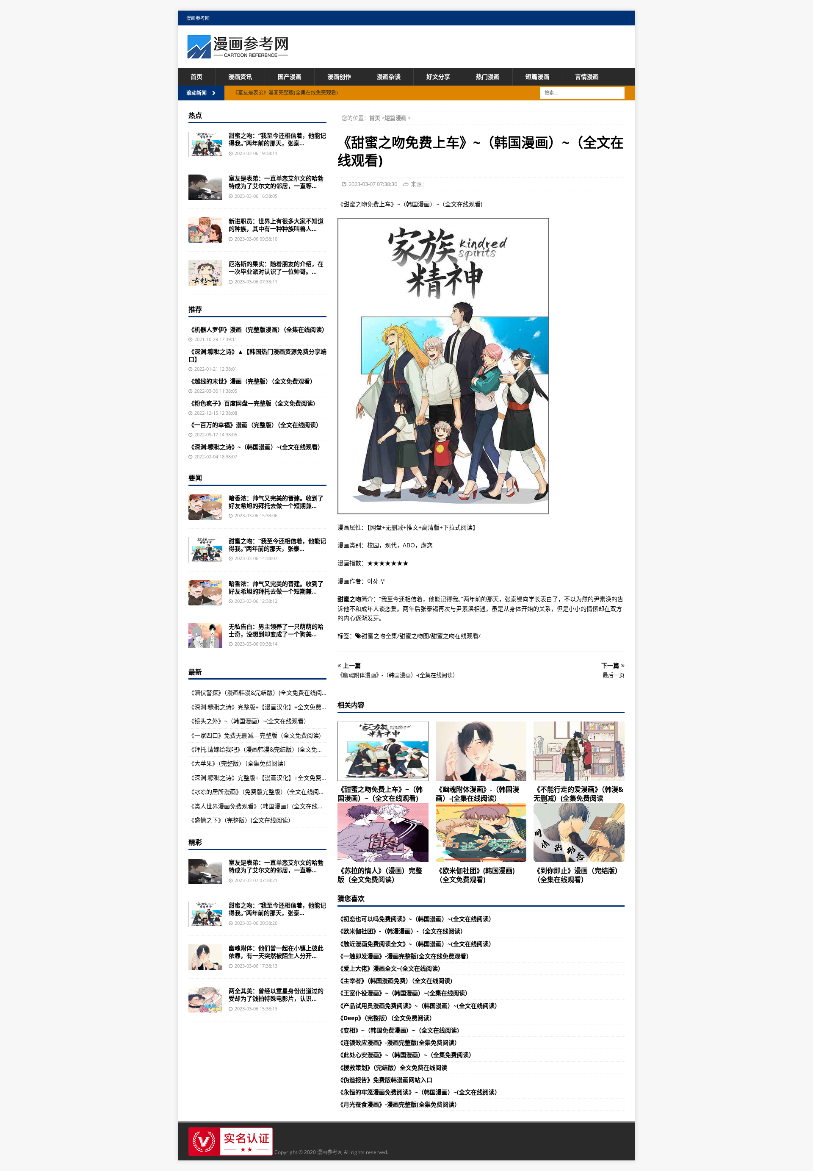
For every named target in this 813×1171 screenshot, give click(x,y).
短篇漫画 (537, 76)
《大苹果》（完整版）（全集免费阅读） (238, 763)
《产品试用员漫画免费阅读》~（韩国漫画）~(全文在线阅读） (419, 1006)
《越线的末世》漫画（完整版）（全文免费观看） (252, 381)
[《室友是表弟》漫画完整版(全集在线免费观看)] (205, 187)
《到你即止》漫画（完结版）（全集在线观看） (578, 875)
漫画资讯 (240, 76)
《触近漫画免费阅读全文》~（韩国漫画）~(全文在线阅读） (416, 944)
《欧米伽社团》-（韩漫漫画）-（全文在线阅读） (401, 931)
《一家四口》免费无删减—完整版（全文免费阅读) (254, 735)
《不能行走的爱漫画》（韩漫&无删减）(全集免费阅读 (578, 794)
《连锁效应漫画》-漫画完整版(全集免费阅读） (398, 1042)
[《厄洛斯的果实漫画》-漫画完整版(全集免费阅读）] (205, 273)
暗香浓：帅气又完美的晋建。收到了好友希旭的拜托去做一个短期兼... (276, 502)
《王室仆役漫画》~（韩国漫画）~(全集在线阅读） (404, 993)
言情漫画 (587, 76)
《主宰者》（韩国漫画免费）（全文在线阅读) (394, 981)
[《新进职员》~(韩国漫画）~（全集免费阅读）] (205, 230)
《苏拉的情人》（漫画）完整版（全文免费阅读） (379, 875)
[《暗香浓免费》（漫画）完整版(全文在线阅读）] (205, 507)
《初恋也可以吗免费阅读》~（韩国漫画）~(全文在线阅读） (416, 919)
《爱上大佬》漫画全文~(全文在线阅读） (390, 968)
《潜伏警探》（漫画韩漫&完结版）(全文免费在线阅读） (261, 692)
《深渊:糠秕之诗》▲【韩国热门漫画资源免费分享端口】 (257, 355)
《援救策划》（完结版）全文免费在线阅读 (392, 1067)
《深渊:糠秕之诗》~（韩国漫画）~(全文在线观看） (256, 447)
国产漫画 (289, 76)
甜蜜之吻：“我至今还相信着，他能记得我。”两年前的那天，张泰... (277, 139)
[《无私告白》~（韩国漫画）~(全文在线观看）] (205, 635)
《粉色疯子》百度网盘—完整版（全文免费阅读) (251, 403)
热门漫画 (488, 76)
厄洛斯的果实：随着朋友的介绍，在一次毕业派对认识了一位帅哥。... (276, 267)
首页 (196, 76)
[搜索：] (582, 93)
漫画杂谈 (389, 76)
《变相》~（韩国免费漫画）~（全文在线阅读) (398, 1030)
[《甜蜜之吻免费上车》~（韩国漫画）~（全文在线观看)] (383, 751)
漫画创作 (339, 76)
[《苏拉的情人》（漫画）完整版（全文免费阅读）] (383, 832)
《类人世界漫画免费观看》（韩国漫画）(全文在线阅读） (261, 806)
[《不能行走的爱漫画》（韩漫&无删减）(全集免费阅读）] (579, 751)
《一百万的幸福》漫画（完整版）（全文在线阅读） (255, 425)
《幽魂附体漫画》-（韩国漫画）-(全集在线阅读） (477, 794)
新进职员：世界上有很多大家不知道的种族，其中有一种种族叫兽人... (276, 225)
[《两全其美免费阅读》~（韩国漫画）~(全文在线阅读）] (205, 1000)
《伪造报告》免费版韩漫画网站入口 (384, 1080)
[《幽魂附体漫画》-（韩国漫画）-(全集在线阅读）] (481, 751)
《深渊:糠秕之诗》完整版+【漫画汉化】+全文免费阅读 (260, 707)
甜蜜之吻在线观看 (454, 636)
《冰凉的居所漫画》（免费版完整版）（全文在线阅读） (259, 792)
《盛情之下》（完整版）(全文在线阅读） (241, 820)
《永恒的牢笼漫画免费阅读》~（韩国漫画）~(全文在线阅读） (419, 1092)
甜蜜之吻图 (414, 636)
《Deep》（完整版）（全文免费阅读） (386, 1018)
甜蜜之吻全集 (379, 636)
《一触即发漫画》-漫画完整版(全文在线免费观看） (404, 956)
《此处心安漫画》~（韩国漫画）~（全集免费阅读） (406, 1055)
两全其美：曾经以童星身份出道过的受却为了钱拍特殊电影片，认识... (276, 994)
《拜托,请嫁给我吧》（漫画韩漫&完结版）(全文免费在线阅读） (270, 749)
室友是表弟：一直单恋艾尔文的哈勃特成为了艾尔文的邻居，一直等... (276, 182)
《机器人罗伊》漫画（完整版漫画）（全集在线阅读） (258, 329)
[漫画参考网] (237, 54)
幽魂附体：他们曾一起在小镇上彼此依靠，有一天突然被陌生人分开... (276, 952)
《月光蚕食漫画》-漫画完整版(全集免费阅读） (398, 1104)
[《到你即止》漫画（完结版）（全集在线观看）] (579, 832)
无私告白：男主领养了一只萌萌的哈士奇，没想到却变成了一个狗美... (276, 630)
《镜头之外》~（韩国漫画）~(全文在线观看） (249, 721)
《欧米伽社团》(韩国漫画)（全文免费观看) (475, 875)
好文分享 (438, 76)
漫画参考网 (198, 18)
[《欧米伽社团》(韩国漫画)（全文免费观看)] (481, 832)
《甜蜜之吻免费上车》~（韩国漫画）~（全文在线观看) (380, 794)
